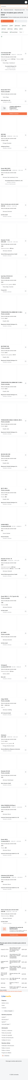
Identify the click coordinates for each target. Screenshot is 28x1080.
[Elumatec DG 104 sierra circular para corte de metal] (14, 762)
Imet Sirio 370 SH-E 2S (7, 276)
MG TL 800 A (4, 488)
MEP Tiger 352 (4, 956)
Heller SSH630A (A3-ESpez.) (8, 805)
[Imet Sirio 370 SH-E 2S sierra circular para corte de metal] (14, 266)
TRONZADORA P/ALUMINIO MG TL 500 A (11, 312)
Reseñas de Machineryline (7, 1037)
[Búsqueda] (26, 6)
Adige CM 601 (4, 699)
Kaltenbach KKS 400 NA (7, 875)
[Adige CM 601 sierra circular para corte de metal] (14, 689)
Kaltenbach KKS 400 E (4, 962)
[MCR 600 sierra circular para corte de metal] (14, 125)
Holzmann (3, 735)
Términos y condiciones (7, 1030)
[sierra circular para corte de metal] (14, 195)
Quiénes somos (5, 1003)
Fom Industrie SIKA (6, 52)
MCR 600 (3, 134)
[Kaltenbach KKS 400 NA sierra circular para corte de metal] (14, 866)
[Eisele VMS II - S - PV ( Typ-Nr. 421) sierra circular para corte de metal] (14, 587)
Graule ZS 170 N (4, 949)
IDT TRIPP (3, 632)
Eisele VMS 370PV (5, 168)
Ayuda (3, 1005)
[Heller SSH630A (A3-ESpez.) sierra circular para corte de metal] (14, 796)
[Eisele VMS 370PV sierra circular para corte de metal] (14, 159)
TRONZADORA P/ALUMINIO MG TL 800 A (11, 382)
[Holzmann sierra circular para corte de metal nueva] (14, 725)
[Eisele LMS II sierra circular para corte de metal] (14, 830)
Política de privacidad (6, 1032)
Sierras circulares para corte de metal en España (11, 991)
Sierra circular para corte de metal (9, 204)
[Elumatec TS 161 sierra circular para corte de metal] (14, 230)
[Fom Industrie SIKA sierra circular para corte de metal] (14, 43)
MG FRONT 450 (5, 346)
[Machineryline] (1, 10)
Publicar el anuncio (14, 113)
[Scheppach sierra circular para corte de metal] (14, 655)
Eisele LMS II (4, 839)
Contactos (4, 1007)
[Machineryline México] (9, 2)
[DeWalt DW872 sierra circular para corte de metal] (14, 515)
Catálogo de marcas (6, 1040)
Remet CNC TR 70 (5, 89)
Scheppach (4, 665)
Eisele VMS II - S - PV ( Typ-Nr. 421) (10, 596)
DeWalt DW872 (5, 524)
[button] (26, 2)
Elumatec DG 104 (5, 771)
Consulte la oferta (14, 935)
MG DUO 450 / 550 (5, 454)
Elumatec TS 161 (5, 240)
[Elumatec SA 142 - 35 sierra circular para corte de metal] (14, 549)
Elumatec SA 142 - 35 (6, 558)
